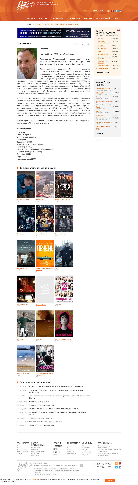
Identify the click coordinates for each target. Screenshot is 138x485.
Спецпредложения (22, 450)
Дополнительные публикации (35, 382)
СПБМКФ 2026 (52, 24)
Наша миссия (35, 448)
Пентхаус (98, 97)
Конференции (71, 453)
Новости (31, 18)
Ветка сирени (100, 93)
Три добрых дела (103, 54)
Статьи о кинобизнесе (86, 450)
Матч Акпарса (102, 48)
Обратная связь (36, 455)
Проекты (19, 448)
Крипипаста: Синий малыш (104, 122)
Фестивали (70, 446)
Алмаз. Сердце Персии (103, 88)
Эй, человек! (101, 46)
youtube (112, 11)
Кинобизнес (73, 24)
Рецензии (85, 455)
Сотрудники (35, 453)
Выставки (70, 450)
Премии (69, 448)
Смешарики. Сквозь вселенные (104, 57)
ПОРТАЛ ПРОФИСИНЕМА (37, 444)
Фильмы (88, 18)
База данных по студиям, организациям (105, 446)
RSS (108, 11)
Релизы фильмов (58, 455)
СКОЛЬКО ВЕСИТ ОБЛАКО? (103, 62)
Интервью (43, 18)
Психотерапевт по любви (103, 118)
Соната (100, 51)
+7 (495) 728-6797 (102, 463)
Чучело (98, 107)
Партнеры (34, 450)
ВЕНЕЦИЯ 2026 (41, 24)
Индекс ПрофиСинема (86, 446)
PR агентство (23, 443)
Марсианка (99, 115)
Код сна (98, 111)
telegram (116, 11)
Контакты (20, 453)
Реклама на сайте (22, 452)
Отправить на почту (88, 44)
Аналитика (75, 18)
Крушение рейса (103, 68)
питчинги (63, 24)
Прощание (101, 38)
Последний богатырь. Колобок (104, 42)
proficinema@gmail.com (102, 467)
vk (120, 11)
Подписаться (99, 11)
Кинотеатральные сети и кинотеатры (109, 449)
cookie (35, 479)
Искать (85, 11)
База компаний (103, 18)
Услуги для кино (103, 451)
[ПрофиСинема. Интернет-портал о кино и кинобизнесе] (26, 4)
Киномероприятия (103, 455)
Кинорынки (70, 452)
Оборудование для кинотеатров (108, 453)
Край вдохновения (103, 65)
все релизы (100, 133)
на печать (83, 44)
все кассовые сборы (103, 72)
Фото (117, 18)
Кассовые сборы (87, 453)
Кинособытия (59, 18)
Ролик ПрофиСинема (37, 451)
